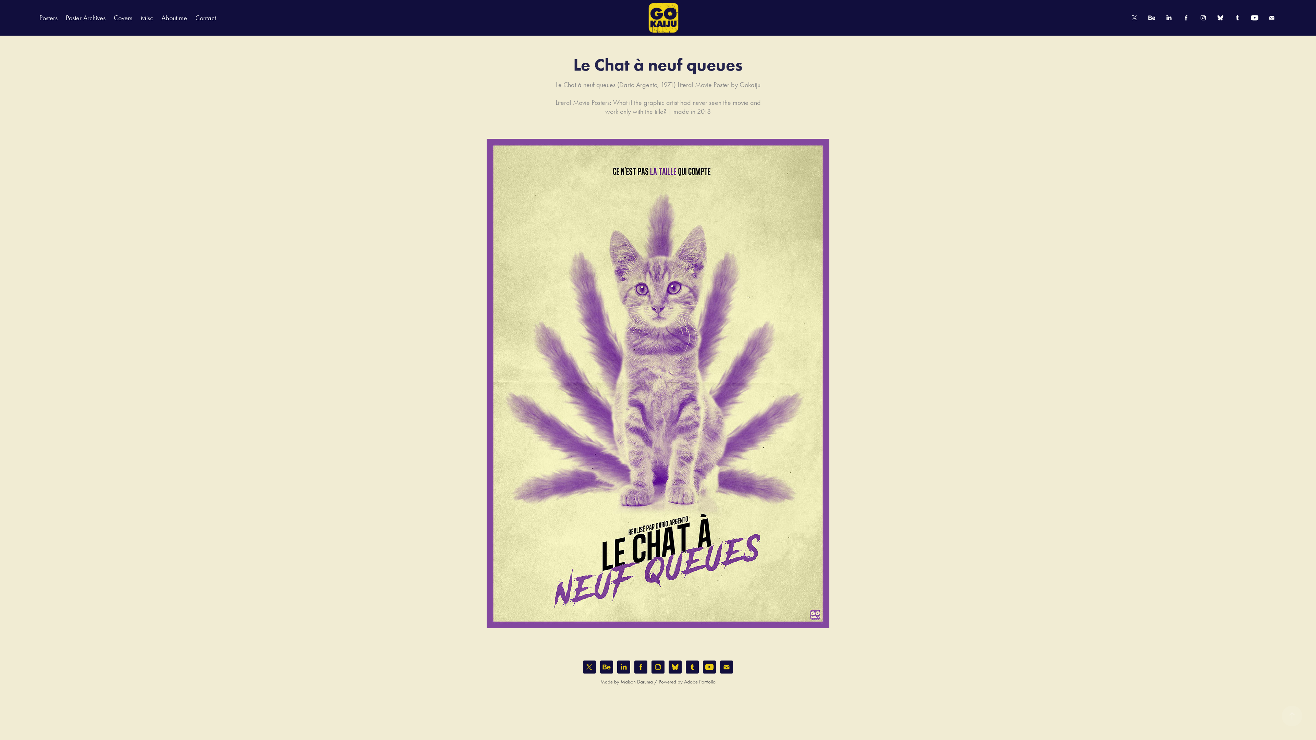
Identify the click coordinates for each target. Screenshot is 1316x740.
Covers (123, 18)
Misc (147, 18)
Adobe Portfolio (700, 682)
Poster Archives (86, 18)
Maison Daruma (637, 682)
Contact (205, 18)
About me (174, 18)
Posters (48, 18)
